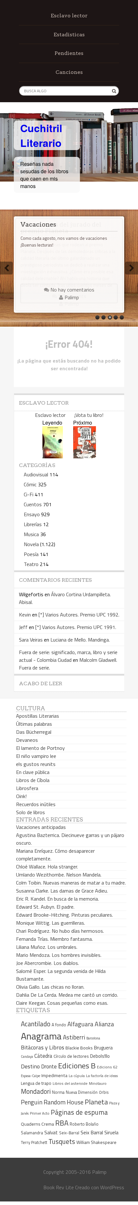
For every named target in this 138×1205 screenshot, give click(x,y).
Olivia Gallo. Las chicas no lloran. (50, 987)
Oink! (21, 796)
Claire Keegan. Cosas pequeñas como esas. (62, 1003)
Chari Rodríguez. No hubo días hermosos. (60, 931)
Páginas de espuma (79, 1112)
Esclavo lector (69, 16)
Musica (31, 534)
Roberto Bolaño (84, 1124)
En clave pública (32, 772)
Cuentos (33, 504)
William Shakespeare (96, 1142)
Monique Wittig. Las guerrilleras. (50, 923)
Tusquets (61, 1141)
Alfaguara (80, 1024)
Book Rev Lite (58, 1187)
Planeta (96, 1101)
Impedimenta (54, 1075)
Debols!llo (100, 1056)
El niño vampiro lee (36, 756)
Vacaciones (38, 224)
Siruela (111, 1132)
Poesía (31, 554)
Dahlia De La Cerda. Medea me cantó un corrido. (67, 995)
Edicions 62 (107, 1067)
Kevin (25, 614)
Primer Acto (39, 1113)
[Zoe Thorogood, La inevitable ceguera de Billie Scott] (84, 456)
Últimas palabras (34, 724)
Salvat (51, 1132)
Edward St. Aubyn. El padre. (45, 907)
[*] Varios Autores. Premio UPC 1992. (79, 614)
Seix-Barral (69, 1133)
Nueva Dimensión (82, 1092)
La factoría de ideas (102, 1075)
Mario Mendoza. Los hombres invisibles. (58, 955)
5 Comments (71, 296)
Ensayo (32, 514)
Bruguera (103, 1047)
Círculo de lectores (71, 1056)
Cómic (30, 484)
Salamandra (32, 1132)
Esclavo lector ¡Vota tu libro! (69, 415)
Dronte (49, 1066)
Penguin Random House (52, 1102)
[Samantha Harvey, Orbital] (52, 456)
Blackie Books (79, 1047)
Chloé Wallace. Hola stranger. (47, 866)
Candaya (27, 1056)
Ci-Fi (28, 494)
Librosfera (27, 788)
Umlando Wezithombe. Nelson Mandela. (58, 874)
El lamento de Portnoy (40, 748)
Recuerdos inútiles (36, 804)
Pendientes (69, 53)
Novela (31, 544)
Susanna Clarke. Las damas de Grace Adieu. (62, 891)
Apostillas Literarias (37, 716)
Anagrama (41, 1036)
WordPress (112, 1187)
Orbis (104, 1092)
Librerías (33, 524)
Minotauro (98, 1083)
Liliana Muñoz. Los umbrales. (46, 947)
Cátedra (43, 1056)
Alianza (104, 1024)
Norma (58, 1092)
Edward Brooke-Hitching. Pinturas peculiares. (64, 915)
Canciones (69, 72)
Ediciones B (77, 1065)
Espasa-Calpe (30, 1075)
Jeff (23, 627)
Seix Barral (92, 1132)
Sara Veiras (31, 639)
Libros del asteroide (70, 1083)
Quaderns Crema (37, 1124)
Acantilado (35, 1024)
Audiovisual (36, 474)
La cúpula (77, 1075)
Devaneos (27, 740)
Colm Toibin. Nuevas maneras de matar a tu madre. (71, 882)
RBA (61, 1123)
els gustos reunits (36, 764)
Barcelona (93, 1038)
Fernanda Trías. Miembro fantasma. (54, 939)
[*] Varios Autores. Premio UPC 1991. (75, 627)
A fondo (59, 1024)
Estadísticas (69, 34)
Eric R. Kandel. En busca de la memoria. (57, 899)
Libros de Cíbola (32, 780)
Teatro (31, 564)
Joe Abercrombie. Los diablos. (47, 963)
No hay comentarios (71, 289)
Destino (30, 1066)
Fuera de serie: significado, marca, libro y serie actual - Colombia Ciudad (68, 656)
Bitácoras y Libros (42, 1047)
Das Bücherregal (33, 732)
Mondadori (36, 1091)
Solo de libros (30, 812)
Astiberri (74, 1037)
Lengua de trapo (36, 1083)
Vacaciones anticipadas (41, 827)
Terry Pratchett (34, 1142)
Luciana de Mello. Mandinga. (80, 639)
